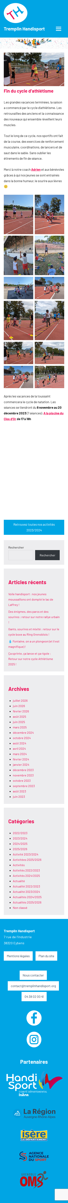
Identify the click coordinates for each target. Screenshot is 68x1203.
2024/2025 (20, 843)
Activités (19, 865)
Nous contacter (33, 975)
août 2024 (19, 743)
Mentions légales (18, 956)
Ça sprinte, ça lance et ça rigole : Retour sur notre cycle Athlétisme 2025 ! (30, 659)
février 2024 (21, 759)
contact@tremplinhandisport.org (33, 986)
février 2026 (21, 711)
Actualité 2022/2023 (26, 886)
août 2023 (19, 791)
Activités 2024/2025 (26, 875)
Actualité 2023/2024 (26, 891)
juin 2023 (19, 796)
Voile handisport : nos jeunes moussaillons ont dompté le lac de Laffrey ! (30, 599)
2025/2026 (20, 849)
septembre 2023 (24, 786)
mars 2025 (20, 727)
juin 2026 (19, 706)
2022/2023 (20, 833)
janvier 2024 (21, 764)
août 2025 (19, 716)
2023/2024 (20, 838)
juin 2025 (19, 722)
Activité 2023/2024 (25, 854)
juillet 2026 (20, 700)
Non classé (20, 907)
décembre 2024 (23, 732)
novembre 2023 (23, 775)
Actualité (19, 881)
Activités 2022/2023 (26, 870)
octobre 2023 (22, 780)
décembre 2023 (23, 770)
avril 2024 (19, 748)
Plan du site (46, 956)
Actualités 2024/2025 (27, 897)
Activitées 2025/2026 (27, 859)
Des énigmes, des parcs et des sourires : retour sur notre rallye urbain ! (34, 617)
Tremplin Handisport (24, 28)
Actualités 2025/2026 (27, 902)
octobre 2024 (22, 738)
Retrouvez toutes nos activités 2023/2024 (34, 527)
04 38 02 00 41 (34, 996)
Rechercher (16, 547)
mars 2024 (20, 754)
